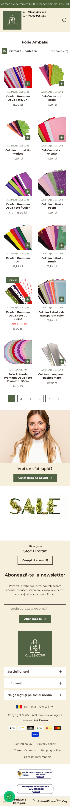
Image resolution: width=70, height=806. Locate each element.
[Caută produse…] (64, 20)
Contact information (37, 757)
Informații (15, 683)
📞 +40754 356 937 (34, 11)
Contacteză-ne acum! (33, 478)
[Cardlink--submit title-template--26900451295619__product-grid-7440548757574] (52, 235)
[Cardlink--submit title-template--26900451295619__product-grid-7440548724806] (52, 289)
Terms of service (24, 750)
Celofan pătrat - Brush (52, 259)
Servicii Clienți (18, 671)
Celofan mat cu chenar (52, 152)
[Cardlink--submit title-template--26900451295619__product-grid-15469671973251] (18, 352)
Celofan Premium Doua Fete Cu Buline (18, 315)
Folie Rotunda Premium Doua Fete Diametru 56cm (18, 378)
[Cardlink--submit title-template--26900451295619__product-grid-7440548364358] (52, 181)
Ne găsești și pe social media (29, 695)
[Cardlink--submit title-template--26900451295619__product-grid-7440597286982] (52, 128)
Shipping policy (50, 750)
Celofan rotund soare (52, 98)
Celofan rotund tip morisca (18, 152)
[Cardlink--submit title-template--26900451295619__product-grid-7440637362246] (18, 235)
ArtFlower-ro (40, 715)
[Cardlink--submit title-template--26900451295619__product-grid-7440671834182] (18, 181)
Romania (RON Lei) (36, 706)
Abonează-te (33, 619)
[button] (61, 801)
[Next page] (58, 398)
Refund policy (23, 744)
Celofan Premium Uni (18, 259)
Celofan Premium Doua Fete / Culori (18, 206)
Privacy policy (46, 744)
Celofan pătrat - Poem (52, 206)
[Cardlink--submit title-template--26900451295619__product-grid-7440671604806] (18, 289)
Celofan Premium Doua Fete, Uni (18, 98)
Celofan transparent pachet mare (52, 376)
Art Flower (41, 720)
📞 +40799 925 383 (34, 15)
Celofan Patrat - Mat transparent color (52, 313)
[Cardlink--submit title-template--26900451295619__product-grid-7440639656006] (18, 128)
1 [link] (11, 398)
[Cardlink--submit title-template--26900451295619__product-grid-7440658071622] (18, 73)
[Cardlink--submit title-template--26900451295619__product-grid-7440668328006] (52, 73)
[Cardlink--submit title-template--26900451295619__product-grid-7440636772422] (52, 352)
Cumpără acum (33, 560)
